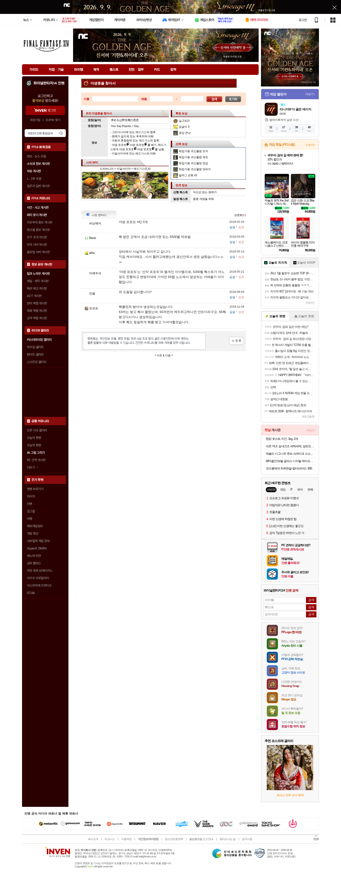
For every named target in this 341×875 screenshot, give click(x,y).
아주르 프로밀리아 (38, 578)
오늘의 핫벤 (34, 438)
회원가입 (35, 120)
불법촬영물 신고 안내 (201, 839)
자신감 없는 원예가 (205, 192)
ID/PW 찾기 (53, 120)
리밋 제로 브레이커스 (39, 570)
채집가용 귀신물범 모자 (193, 151)
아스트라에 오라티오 (39, 585)
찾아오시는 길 (227, 839)
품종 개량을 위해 (203, 199)
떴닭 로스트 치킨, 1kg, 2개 (282, 439)
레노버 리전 (34, 556)
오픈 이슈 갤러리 (37, 430)
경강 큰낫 (185, 132)
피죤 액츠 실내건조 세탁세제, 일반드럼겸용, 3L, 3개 (290, 446)
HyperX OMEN (36, 548)
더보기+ (310, 94)
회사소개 (93, 839)
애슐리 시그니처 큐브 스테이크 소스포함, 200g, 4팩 (290, 453)
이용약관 (126, 839)
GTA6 (31, 593)
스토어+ (310, 145)
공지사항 (247, 839)
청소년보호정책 (174, 839)
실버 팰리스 (34, 563)
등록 (236, 341)
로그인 (303, 20)
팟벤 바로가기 (35, 489)
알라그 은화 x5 (188, 175)
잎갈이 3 (184, 126)
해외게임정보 (35, 526)
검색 (61, 133)
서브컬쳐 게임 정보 (38, 541)
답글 (232, 227)
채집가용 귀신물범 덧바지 (195, 169)
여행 (29, 519)
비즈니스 (110, 839)
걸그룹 (31, 511)
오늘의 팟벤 (34, 445)
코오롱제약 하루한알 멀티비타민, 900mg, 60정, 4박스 (290, 468)
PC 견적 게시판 (36, 460)
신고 (241, 227)
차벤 (29, 504)
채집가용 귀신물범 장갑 (193, 163)
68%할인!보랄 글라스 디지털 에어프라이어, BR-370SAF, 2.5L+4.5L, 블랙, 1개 (290, 461)
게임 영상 (32, 533)
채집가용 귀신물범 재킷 (193, 157)
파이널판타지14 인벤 (49, 83)
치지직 (31, 496)
